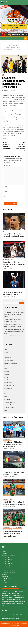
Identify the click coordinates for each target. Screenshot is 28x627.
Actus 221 (6, 352)
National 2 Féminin (8, 388)
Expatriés (6, 374)
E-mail (6, 191)
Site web (6, 197)
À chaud (6, 349)
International (7, 380)
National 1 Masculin (9, 385)
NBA (3, 74)
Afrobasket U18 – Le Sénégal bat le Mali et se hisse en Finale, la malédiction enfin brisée (13, 338)
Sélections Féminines (9, 402)
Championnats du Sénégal (10, 363)
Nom (5, 186)
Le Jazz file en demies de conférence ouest (7, 145)
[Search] (23, 38)
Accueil (4, 551)
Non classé (7, 399)
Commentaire (8, 165)
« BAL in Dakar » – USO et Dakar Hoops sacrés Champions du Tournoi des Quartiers (14, 314)
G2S (18, 625)
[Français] (3, 2)
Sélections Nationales (9, 407)
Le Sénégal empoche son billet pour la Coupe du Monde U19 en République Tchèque (14, 331)
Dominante (5, 289)
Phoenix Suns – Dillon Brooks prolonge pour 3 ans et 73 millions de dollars (13, 264)
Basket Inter (7, 355)
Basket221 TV (7, 357)
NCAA (5, 396)
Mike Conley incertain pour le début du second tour (20, 146)
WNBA (5, 410)
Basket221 (6, 90)
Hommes (6, 377)
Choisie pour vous (6, 259)
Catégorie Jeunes (8, 360)
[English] (1, 2)
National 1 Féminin (8, 382)
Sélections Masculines (10, 405)
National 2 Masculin (9, 391)
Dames (5, 368)
